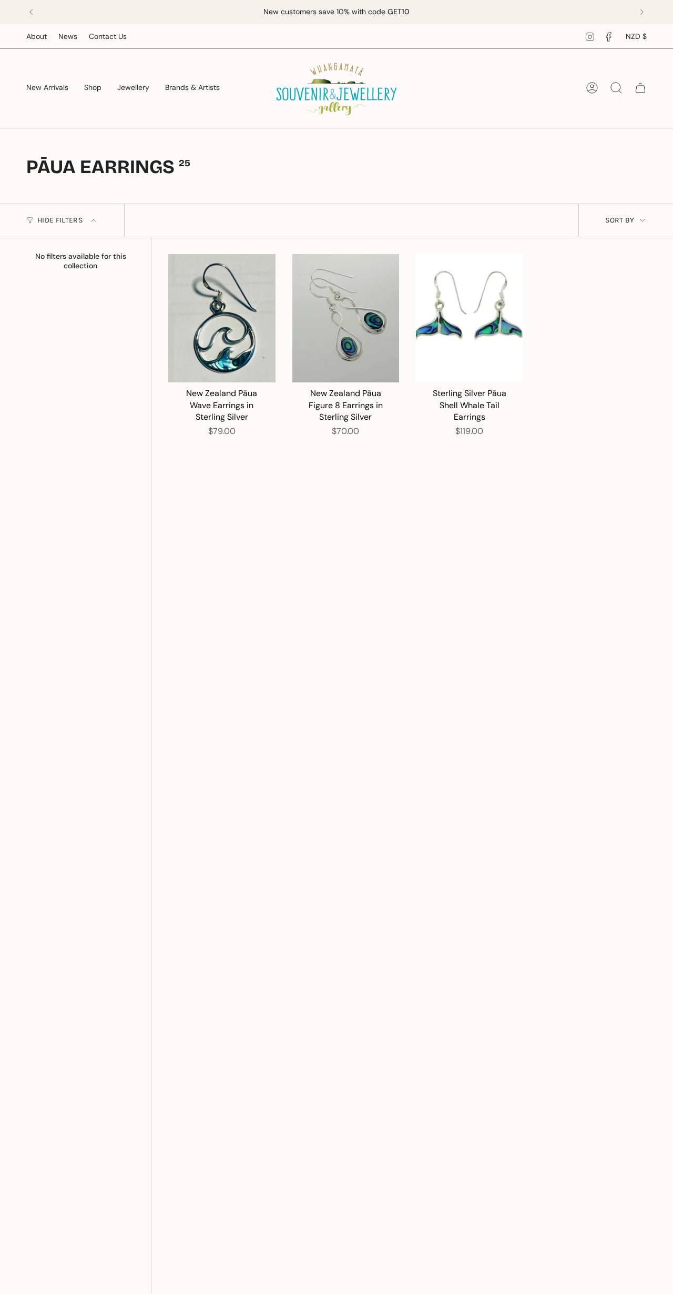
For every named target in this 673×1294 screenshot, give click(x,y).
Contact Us (108, 36)
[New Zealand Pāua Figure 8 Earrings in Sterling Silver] (346, 318)
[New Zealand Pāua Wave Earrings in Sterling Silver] (222, 318)
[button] (92, 88)
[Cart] (640, 88)
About (36, 36)
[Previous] (31, 12)
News (67, 36)
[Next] (642, 12)
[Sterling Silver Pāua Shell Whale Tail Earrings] (469, 318)
